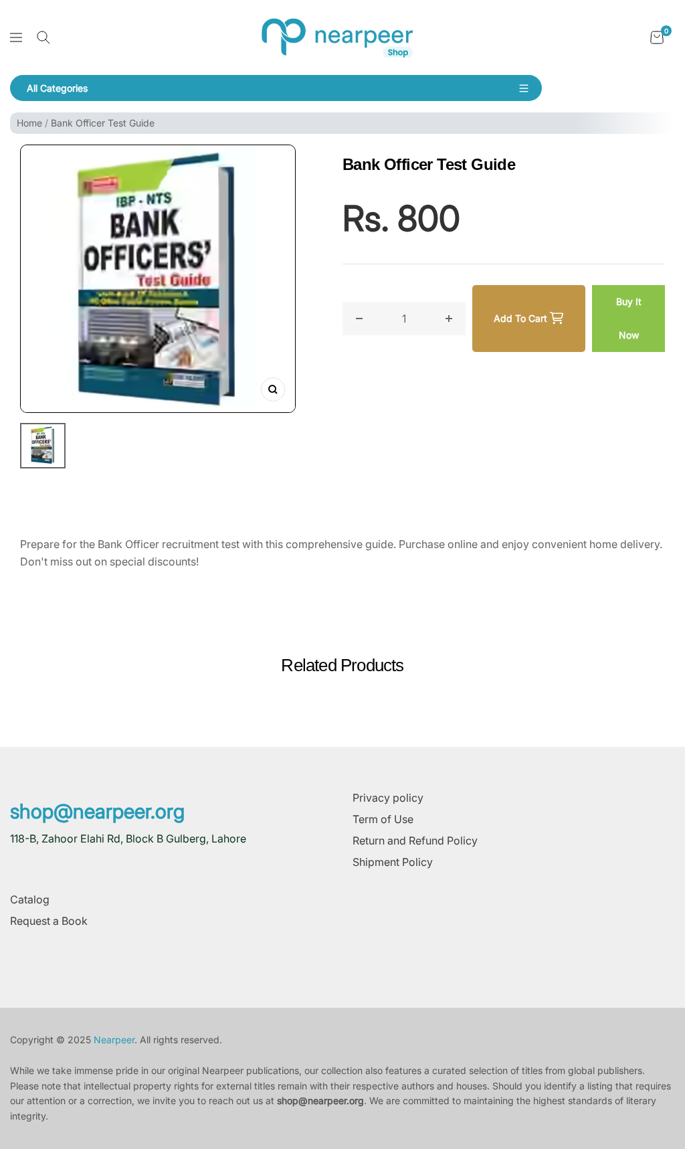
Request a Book (49, 920)
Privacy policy (388, 797)
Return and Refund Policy (415, 840)
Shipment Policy (393, 862)
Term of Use (383, 819)
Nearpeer (114, 1039)
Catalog (30, 899)
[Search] (43, 37)
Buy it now (629, 318)
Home (29, 122)
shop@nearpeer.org (97, 811)
